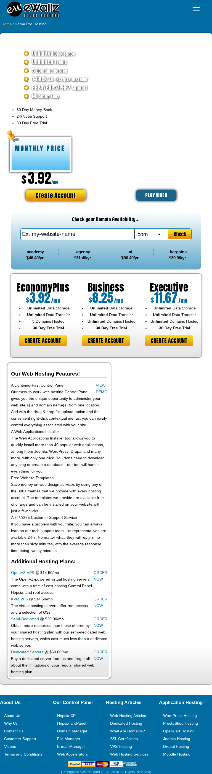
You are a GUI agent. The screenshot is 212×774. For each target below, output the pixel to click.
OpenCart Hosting (179, 731)
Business (106, 287)
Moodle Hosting (176, 754)
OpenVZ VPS (22, 572)
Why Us (11, 723)
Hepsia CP (66, 715)
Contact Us (13, 731)
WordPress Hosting (180, 715)
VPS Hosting (121, 746)
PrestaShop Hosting (180, 723)
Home (6, 24)
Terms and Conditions (23, 754)
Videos (10, 746)
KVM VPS (19, 599)
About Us (12, 715)
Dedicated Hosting (126, 723)
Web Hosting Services (129, 754)
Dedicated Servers (27, 652)
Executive (169, 287)
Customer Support (20, 739)
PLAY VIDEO (156, 195)
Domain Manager (72, 731)
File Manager (68, 739)
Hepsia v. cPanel (71, 723)
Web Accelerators (72, 754)
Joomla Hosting (176, 739)
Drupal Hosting (176, 746)
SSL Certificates (124, 739)
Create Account (56, 195)
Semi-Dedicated (25, 619)
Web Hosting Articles (128, 715)
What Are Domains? (127, 731)
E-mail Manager (71, 746)
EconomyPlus (43, 287)
